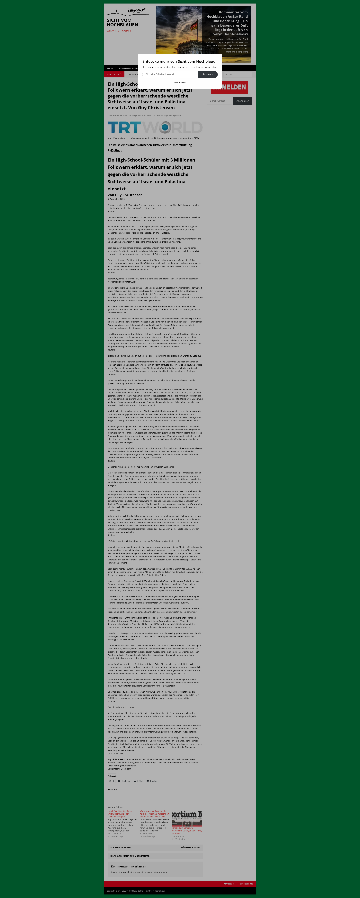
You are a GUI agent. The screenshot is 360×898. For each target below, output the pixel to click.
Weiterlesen (180, 82)
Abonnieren (208, 74)
